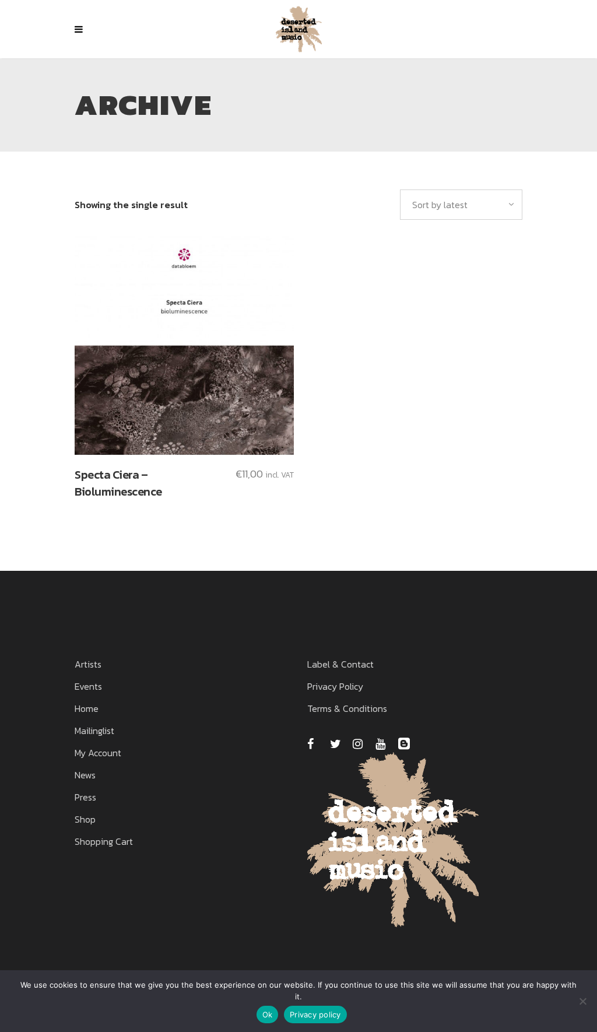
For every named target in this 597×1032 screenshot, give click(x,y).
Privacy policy (315, 1014)
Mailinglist (94, 731)
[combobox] (461, 204)
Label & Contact (340, 664)
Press (85, 797)
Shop (85, 819)
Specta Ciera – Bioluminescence (118, 483)
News (85, 775)
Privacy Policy (335, 686)
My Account (98, 753)
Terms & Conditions (347, 708)
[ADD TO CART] (184, 345)
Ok (267, 1014)
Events (88, 686)
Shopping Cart (104, 841)
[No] (582, 1001)
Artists (88, 664)
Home (87, 708)
